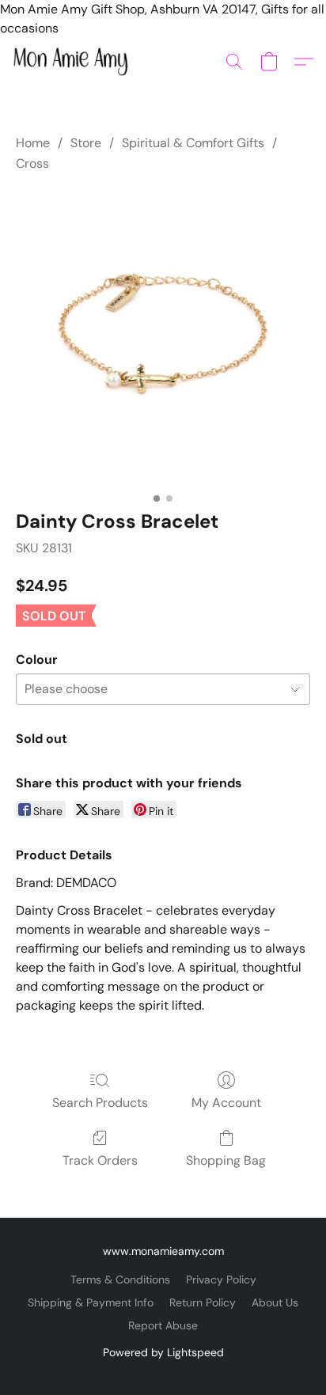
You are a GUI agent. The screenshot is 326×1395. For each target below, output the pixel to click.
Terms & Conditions (120, 1279)
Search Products (100, 1102)
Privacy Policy (221, 1279)
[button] (74, 61)
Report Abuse (163, 1325)
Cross (32, 163)
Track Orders (100, 1160)
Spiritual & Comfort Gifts (193, 143)
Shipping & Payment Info (91, 1302)
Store (85, 143)
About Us (275, 1302)
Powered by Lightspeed (163, 1352)
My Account (226, 1102)
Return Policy (202, 1302)
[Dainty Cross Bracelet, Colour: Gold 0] (163, 338)
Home (33, 143)
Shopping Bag (226, 1160)
